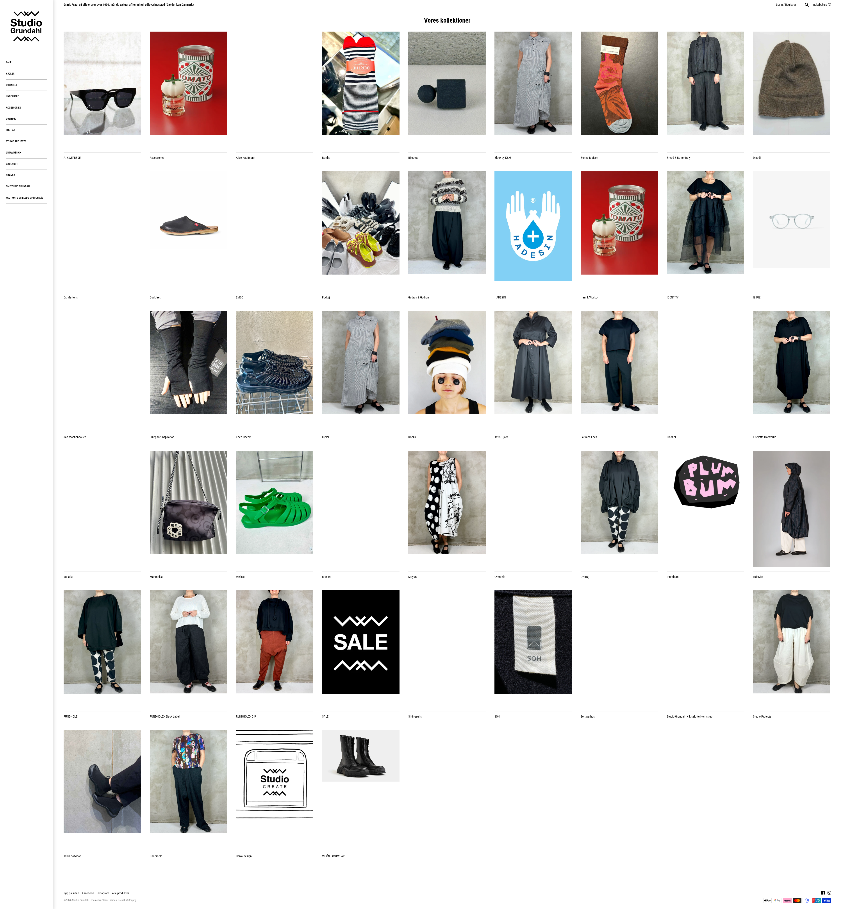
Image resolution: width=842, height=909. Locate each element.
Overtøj (11, 118)
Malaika (68, 577)
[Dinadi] (791, 90)
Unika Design (13, 152)
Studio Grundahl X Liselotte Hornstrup (689, 716)
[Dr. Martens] (102, 229)
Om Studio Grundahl (18, 186)
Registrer (790, 4)
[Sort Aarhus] (619, 648)
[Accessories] (188, 90)
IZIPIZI (757, 297)
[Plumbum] (705, 509)
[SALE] (361, 648)
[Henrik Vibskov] (619, 229)
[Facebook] (823, 893)
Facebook (88, 893)
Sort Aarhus (588, 716)
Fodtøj (10, 130)
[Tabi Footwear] (102, 788)
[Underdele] (188, 788)
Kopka (412, 437)
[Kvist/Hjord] (533, 369)
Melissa (240, 577)
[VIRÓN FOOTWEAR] (361, 788)
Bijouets (413, 157)
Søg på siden (71, 893)
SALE (8, 62)
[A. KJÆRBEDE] (102, 90)
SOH (497, 716)
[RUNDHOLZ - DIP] (274, 648)
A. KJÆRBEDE (72, 157)
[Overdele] (533, 509)
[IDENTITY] (705, 229)
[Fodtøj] (361, 229)
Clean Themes (109, 900)
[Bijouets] (447, 90)
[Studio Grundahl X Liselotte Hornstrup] (705, 648)
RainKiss (758, 577)
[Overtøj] (619, 509)
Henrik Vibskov (590, 297)
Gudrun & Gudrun (418, 297)
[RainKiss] (791, 509)
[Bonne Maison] (619, 90)
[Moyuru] (447, 509)
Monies (326, 577)
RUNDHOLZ (70, 716)
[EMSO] (274, 229)
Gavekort (12, 164)
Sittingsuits (415, 716)
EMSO (239, 297)
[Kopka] (447, 369)
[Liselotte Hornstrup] (791, 369)
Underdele (12, 96)
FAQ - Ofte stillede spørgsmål (24, 197)
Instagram (103, 893)
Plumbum (673, 577)
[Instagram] (829, 893)
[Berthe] (361, 90)
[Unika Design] (274, 788)
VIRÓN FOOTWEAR (333, 856)
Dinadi (757, 157)
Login (779, 4)
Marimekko (156, 577)
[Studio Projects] (791, 648)
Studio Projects (16, 141)
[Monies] (361, 509)
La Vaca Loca (589, 437)
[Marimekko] (188, 509)
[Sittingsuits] (447, 648)
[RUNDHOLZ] (102, 648)
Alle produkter (120, 893)
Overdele (11, 85)
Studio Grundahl (80, 900)
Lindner (671, 437)
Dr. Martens (71, 297)
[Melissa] (274, 509)
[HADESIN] (533, 229)
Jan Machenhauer (75, 437)
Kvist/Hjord (501, 437)
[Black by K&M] (533, 90)
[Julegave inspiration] (188, 369)
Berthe (326, 157)
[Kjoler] (361, 369)
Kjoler (10, 73)
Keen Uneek (243, 437)
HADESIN (500, 297)
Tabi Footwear (72, 856)
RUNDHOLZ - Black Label (165, 716)
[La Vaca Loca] (619, 369)
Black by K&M (502, 157)
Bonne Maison (589, 157)
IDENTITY (672, 297)
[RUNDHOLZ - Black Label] (188, 648)
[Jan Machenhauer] (102, 369)
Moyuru (412, 577)
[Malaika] (102, 509)
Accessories (13, 107)
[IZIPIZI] (791, 229)
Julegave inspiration (162, 437)
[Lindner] (705, 369)
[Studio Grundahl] (26, 26)
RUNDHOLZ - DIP (246, 716)
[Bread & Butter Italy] (705, 90)
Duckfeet (155, 297)
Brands (10, 175)
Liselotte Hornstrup (764, 437)
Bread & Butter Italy (678, 157)
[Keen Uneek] (274, 369)
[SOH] (533, 648)
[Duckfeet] (188, 229)
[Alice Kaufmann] (274, 90)
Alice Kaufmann (245, 157)
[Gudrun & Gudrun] (447, 229)
